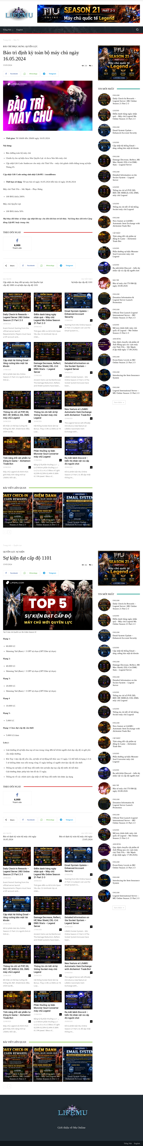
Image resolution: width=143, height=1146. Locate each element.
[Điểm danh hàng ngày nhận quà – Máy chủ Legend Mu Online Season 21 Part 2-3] (48, 302)
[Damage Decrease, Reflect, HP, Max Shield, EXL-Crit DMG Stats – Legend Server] (48, 351)
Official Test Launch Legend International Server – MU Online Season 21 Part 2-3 (125, 315)
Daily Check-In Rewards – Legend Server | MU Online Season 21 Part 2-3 (16, 317)
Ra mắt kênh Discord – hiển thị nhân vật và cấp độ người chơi (77, 461)
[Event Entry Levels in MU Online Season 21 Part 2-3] (104, 360)
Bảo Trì (16, 40)
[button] (137, 30)
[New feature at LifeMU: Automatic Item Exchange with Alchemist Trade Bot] (78, 398)
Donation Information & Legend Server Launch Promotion (123, 300)
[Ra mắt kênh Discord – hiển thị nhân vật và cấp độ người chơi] (78, 446)
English (17, 516)
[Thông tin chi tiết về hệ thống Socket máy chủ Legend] (48, 400)
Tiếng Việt (128, 1143)
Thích (17, 239)
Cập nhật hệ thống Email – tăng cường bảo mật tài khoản (16, 363)
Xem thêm (118, 402)
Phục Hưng (18, 46)
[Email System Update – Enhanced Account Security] (78, 300)
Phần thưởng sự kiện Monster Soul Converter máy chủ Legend (46, 454)
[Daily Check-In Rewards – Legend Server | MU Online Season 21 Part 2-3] (17, 302)
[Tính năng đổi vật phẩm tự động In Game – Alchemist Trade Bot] (17, 446)
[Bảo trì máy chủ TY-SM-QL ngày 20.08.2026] (104, 283)
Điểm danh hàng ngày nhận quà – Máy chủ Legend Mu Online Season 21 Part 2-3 (48, 522)
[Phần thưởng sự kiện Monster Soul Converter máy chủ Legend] (48, 442)
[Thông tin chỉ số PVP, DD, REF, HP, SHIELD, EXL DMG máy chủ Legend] (17, 400)
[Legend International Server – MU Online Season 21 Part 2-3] (104, 390)
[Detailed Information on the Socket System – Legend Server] (78, 351)
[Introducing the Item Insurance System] (104, 375)
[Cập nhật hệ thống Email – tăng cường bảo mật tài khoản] (17, 350)
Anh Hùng (117, 339)
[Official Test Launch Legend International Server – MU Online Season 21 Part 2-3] (104, 314)
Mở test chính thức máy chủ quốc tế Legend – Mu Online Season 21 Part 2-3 (125, 330)
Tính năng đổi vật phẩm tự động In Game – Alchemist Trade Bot (17, 461)
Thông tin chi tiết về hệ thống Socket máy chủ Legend (46, 415)
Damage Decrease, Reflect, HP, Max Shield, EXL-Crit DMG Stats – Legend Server (126, 162)
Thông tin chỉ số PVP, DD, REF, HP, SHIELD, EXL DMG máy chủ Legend (16, 415)
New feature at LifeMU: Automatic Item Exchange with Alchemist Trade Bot (78, 412)
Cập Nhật (116, 233)
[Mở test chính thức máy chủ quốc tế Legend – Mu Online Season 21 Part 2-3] (104, 329)
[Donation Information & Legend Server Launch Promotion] (104, 298)
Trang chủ (7, 40)
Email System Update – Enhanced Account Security (77, 314)
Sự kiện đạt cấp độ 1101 (81, 282)
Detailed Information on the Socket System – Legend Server (77, 366)
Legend (47, 516)
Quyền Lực (31, 46)
